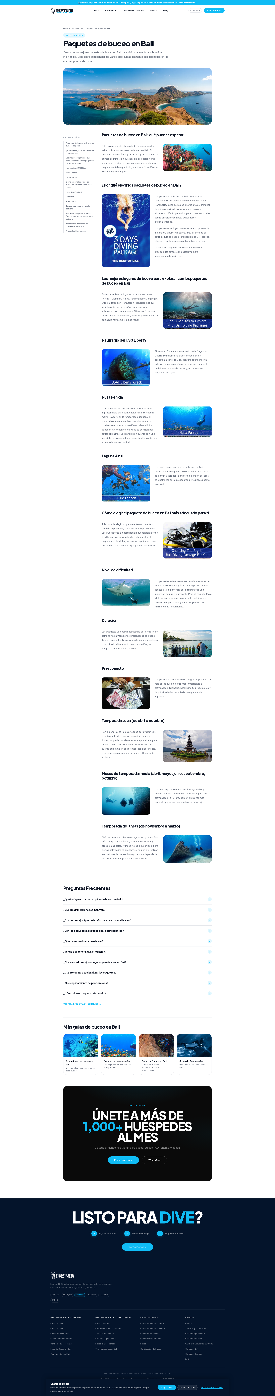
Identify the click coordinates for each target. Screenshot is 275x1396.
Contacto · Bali (191, 1349)
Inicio (65, 28)
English (55, 1295)
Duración (70, 197)
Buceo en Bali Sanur (59, 1333)
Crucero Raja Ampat (149, 1333)
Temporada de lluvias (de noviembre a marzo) (77, 225)
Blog (165, 10)
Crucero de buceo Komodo (152, 1328)
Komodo (109, 10)
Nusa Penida (71, 173)
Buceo (143, 1344)
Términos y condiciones (196, 1328)
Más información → (188, 2)
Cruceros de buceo (132, 10)
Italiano (104, 1295)
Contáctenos (214, 10)
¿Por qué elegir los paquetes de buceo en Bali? (80, 151)
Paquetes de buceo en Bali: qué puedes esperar (80, 144)
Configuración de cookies (199, 1343)
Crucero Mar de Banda (150, 1338)
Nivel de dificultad (74, 192)
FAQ (187, 1359)
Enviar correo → (123, 1159)
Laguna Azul (71, 177)
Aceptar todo (166, 1387)
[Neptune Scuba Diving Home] (61, 10)
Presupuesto (71, 201)
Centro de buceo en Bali (61, 1344)
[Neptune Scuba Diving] (62, 1275)
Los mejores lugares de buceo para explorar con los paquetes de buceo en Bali (80, 160)
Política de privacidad (195, 1333)
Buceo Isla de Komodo (105, 1344)
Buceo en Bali (77, 28)
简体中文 (55, 1300)
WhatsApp (154, 1159)
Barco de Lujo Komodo (105, 1338)
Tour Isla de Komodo (104, 1333)
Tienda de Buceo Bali (60, 1354)
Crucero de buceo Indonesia (153, 1323)
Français (67, 1295)
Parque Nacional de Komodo (108, 1328)
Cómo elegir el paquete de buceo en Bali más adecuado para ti (79, 185)
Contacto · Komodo (193, 1354)
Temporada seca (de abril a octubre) (78, 207)
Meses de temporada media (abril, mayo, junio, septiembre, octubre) (79, 216)
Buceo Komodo (102, 1323)
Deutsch (92, 1295)
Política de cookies (193, 1338)
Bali (96, 10)
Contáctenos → (137, 1246)
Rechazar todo (187, 1387)
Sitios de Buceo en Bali (60, 1349)
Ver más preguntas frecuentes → (82, 1003)
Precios (154, 10)
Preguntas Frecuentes (76, 231)
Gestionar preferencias (212, 1387)
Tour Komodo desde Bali (106, 1349)
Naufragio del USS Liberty (77, 168)
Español (194, 10)
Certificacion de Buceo (150, 1349)
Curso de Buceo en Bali (61, 1338)
